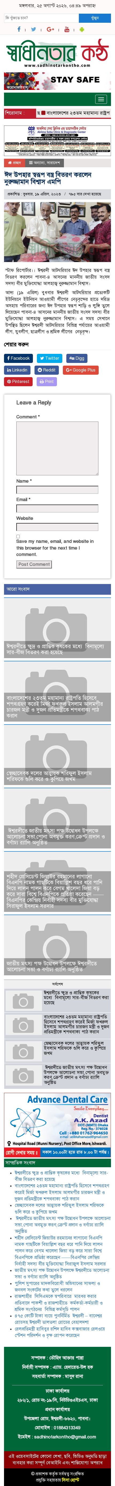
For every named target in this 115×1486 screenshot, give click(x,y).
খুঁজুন (95, 18)
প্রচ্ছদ (16, 162)
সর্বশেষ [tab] (57, 984)
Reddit (49, 370)
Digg (79, 358)
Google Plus (83, 370)
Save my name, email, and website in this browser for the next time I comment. (55, 548)
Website (24, 518)
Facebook (20, 358)
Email (23, 499)
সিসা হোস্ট (70, 1480)
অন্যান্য (39, 162)
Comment (28, 417)
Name (24, 481)
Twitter (51, 358)
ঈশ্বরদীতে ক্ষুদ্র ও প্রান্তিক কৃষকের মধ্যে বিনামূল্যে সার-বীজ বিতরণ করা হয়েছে (55, 649)
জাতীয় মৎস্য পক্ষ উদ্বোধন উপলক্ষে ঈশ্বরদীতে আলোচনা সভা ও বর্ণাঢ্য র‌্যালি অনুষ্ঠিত (52, 966)
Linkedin (19, 370)
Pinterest (20, 381)
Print (49, 381)
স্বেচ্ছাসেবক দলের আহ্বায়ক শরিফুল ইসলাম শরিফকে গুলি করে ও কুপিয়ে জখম (49, 776)
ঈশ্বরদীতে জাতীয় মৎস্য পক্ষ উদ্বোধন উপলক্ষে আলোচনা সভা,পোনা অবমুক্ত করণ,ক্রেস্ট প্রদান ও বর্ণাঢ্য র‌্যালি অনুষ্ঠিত (56, 837)
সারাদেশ (53, 162)
